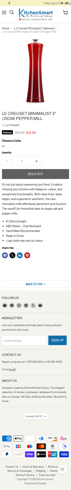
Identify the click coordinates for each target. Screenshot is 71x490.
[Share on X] (12, 255)
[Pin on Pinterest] (27, 255)
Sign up (57, 340)
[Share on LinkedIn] (20, 255)
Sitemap (54, 470)
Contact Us (12, 466)
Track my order (47, 475)
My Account (54, 466)
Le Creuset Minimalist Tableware (34, 28)
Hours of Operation (33, 466)
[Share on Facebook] (5, 255)
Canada (33, 416)
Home (5, 28)
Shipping (41, 470)
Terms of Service (24, 475)
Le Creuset (12, 125)
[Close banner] (67, 3)
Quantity (7, 152)
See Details (49, 3)
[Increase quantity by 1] (37, 161)
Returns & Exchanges (19, 470)
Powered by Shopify (35, 483)
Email (12, 369)
